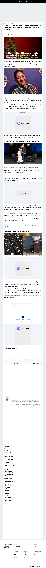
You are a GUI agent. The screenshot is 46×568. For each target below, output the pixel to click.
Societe (8, 23)
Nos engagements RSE (37, 551)
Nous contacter (36, 548)
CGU (34, 554)
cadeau (24, 137)
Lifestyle (25, 546)
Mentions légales (36, 552)
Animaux (15, 548)
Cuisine (15, 554)
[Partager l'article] (5, 35)
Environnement (16, 552)
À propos (35, 546)
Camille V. (6, 32)
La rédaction (36, 549)
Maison (25, 548)
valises (27, 289)
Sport (25, 554)
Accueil (5, 23)
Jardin (15, 560)
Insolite (12, 23)
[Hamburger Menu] (4, 1)
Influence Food (36, 556)
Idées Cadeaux (26, 559)
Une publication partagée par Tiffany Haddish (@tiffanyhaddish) (23, 321)
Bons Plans (15, 549)
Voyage (25, 557)
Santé (25, 549)
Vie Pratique (26, 556)
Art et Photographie (17, 546)
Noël (36, 105)
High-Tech (15, 557)
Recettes (15, 556)
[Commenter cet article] (8, 35)
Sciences (25, 551)
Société (25, 552)
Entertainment (16, 551)
